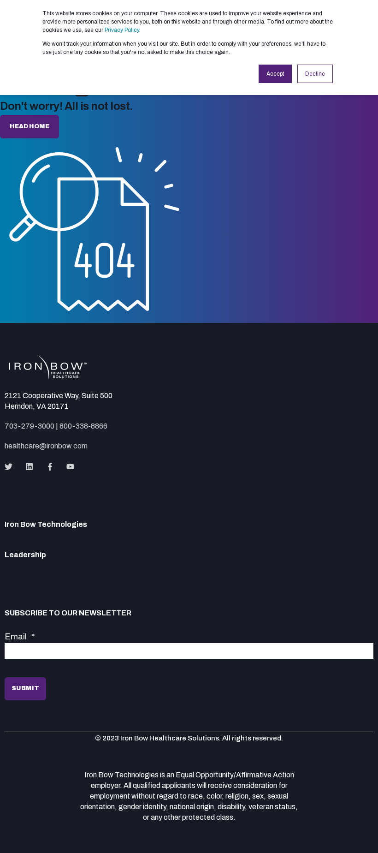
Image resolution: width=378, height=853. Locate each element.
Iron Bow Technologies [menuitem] (46, 524)
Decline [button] (315, 74)
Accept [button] (275, 74)
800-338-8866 (83, 426)
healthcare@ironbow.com (46, 446)
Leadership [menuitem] (25, 555)
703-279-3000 (29, 426)
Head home (29, 126)
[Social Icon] (11, 467)
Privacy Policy (122, 30)
